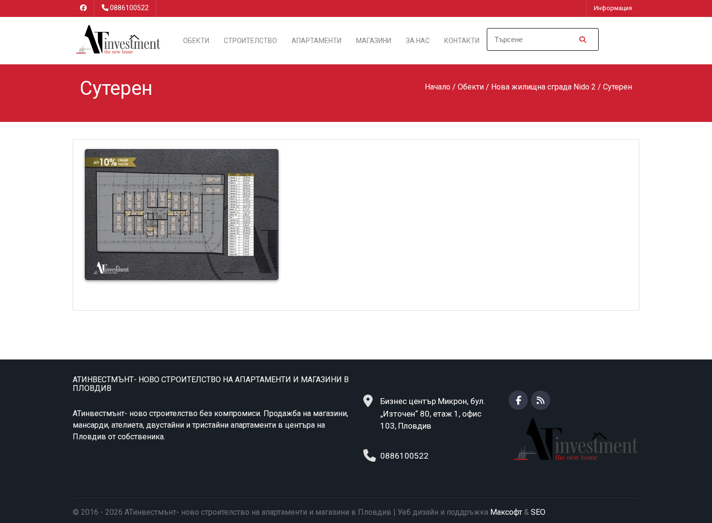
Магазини (373, 41)
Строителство (250, 41)
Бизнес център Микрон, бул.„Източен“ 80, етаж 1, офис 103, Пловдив (432, 413)
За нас (418, 41)
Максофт (506, 512)
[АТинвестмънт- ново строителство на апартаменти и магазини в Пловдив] (117, 40)
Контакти (462, 41)
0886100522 (129, 8)
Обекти (196, 41)
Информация (613, 8)
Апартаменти (316, 41)
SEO (538, 512)
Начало (437, 86)
